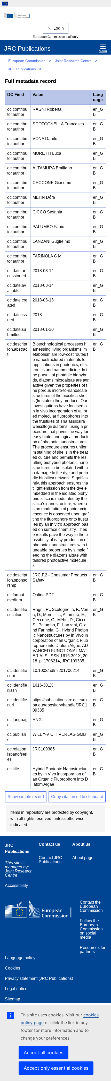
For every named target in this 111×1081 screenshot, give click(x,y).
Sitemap (12, 999)
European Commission (26, 61)
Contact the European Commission (91, 906)
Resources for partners (92, 949)
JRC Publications (22, 69)
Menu (103, 51)
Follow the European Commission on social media (91, 929)
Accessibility (16, 885)
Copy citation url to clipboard (77, 796)
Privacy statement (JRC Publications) (39, 978)
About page (82, 857)
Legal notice (16, 989)
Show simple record (25, 796)
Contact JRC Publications (50, 859)
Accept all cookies (43, 1052)
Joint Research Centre (73, 61)
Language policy (20, 958)
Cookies (12, 968)
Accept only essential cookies (56, 1068)
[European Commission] (55, 15)
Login (58, 28)
